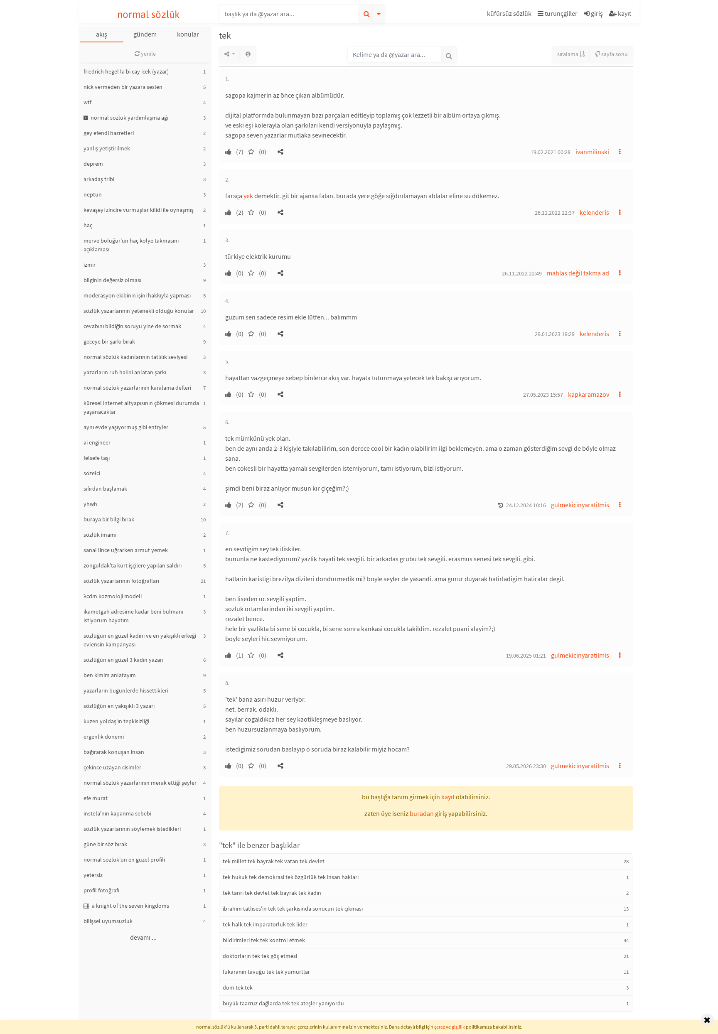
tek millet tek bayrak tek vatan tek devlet (274, 861)
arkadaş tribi (99, 179)
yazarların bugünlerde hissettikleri (126, 690)
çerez (439, 1027)
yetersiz (93, 875)
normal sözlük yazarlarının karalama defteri (137, 387)
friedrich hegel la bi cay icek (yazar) (126, 71)
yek (248, 196)
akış (101, 34)
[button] (510, 14)
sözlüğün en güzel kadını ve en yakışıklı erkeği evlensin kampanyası (140, 640)
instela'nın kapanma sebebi (117, 813)
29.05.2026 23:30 (526, 766)
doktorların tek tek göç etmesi (260, 956)
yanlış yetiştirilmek (107, 148)
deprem (93, 163)
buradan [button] (422, 813)
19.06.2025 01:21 (526, 655)
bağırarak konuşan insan (114, 752)
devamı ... (143, 937)
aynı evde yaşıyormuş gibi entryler (126, 427)
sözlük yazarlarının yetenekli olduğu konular (139, 310)
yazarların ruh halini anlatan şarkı (125, 372)
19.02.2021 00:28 (550, 152)
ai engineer (97, 442)
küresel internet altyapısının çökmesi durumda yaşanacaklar (141, 407)
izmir (90, 264)
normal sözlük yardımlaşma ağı (128, 117)
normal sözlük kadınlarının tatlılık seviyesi (135, 357)
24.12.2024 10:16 (526, 505)
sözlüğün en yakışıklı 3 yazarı (119, 706)
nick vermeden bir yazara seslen (123, 87)
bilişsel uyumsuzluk (108, 921)
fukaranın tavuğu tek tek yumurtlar (266, 971)
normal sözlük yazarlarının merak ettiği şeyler (140, 782)
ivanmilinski (592, 151)
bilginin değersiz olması (112, 280)
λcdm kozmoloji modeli (113, 596)
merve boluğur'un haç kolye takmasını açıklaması (131, 245)
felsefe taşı (97, 458)
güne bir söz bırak (105, 844)
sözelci (92, 473)
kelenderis (594, 212)
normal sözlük (148, 14)
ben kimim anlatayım (110, 675)
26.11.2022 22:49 (522, 273)
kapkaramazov (588, 394)
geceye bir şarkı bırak (109, 341)
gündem (145, 34)
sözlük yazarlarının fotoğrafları (121, 581)
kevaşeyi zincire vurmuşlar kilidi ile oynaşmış (139, 210)
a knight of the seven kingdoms (130, 905)
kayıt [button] (448, 797)
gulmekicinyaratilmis (580, 505)
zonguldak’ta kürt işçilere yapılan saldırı (133, 565)
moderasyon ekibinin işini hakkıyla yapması (137, 295)
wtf (87, 102)
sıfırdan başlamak (105, 488)
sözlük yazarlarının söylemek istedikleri (132, 829)
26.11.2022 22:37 (555, 212)
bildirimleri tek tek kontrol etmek (264, 940)
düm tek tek (238, 987)
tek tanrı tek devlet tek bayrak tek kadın (272, 892)
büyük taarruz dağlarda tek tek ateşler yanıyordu (283, 1003)
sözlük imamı (100, 534)
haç (88, 225)
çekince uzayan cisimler (112, 767)
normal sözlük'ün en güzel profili (124, 859)
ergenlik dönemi (104, 736)
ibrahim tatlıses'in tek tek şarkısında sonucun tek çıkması (293, 908)
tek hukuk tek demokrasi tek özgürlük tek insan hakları (291, 877)
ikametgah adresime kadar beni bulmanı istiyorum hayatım (133, 616)
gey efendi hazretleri (109, 133)
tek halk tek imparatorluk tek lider (265, 924)
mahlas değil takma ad (578, 273)
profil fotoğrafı (101, 890)
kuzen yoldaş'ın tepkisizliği (116, 721)
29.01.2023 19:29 (555, 334)
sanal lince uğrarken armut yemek (126, 550)
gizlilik (458, 1027)
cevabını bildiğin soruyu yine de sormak (132, 326)
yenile (148, 53)
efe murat (96, 798)
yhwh (90, 504)
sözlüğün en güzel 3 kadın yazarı (123, 659)
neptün (93, 194)
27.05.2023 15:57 (543, 394)
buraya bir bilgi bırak (109, 519)
